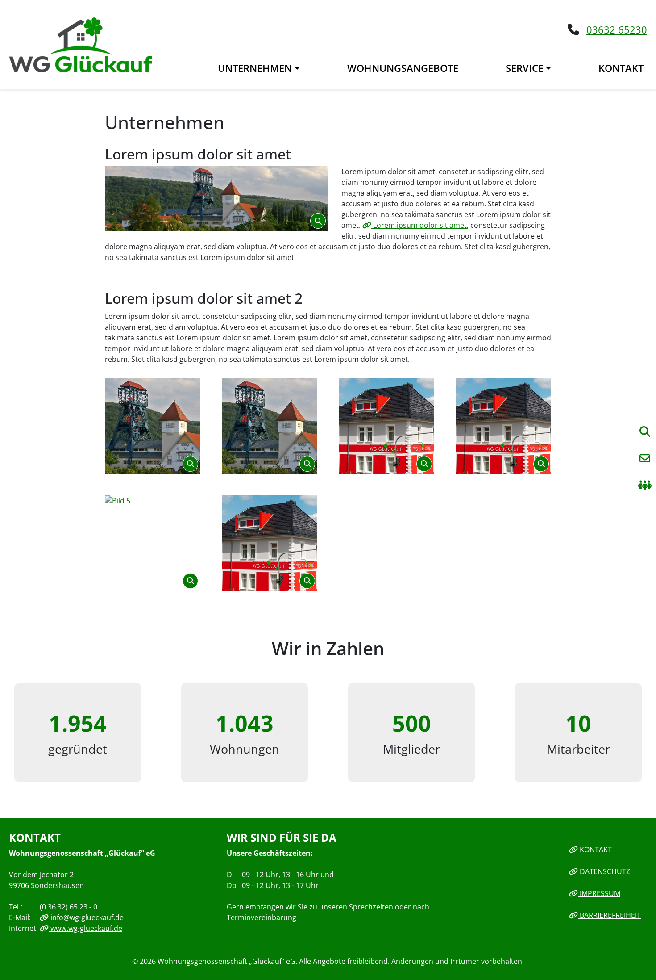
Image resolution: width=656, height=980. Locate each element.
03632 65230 (616, 29)
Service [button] (525, 68)
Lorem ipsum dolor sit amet (419, 225)
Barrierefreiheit (609, 915)
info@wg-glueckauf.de (86, 917)
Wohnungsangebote (402, 68)
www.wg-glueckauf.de (85, 928)
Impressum (599, 893)
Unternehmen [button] (255, 68)
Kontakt (621, 68)
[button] (645, 458)
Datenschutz (604, 871)
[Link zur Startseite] (80, 44)
